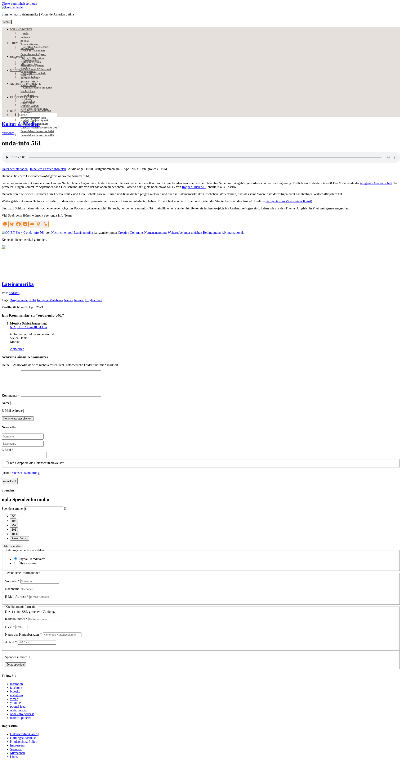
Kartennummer (16, 619)
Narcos (68, 300)
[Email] (31, 224)
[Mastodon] (5, 224)
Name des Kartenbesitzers (23, 634)
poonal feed (18, 706)
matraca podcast (20, 718)
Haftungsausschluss (23, 738)
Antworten (17, 349)
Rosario (79, 300)
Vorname (12, 581)
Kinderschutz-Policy (23, 741)
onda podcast (18, 710)
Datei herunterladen (15, 169)
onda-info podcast (22, 714)
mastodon (16, 684)
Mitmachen (17, 753)
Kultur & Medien (21, 124)
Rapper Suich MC (194, 187)
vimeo (14, 699)
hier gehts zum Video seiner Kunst (288, 201)
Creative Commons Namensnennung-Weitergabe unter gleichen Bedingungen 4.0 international (180, 232)
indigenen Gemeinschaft (376, 183)
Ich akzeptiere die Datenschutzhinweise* (36, 463)
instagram (16, 695)
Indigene (43, 300)
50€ (14, 529)
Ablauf (11, 642)
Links (14, 756)
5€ (13, 516)
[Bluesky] (11, 224)
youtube (15, 702)
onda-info (8, 133)
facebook (16, 687)
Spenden (16, 749)
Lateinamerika (18, 284)
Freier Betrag (19, 538)
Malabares (56, 300)
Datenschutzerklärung (24, 473)
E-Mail (7, 450)
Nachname (12, 589)
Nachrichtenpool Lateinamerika (72, 232)
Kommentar (11, 395)
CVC (10, 627)
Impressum (17, 745)
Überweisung (27, 563)
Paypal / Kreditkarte (32, 559)
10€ (14, 520)
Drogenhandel (19, 300)
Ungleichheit (93, 300)
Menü (6, 21)
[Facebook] (18, 224)
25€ (14, 525)
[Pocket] (25, 224)
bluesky (15, 691)
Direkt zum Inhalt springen (19, 3)
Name (6, 403)
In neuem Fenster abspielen (48, 169)
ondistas (14, 293)
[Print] (38, 224)
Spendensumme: (12, 508)
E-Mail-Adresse (12, 410)
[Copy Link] (45, 224)
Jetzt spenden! (12, 546)
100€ (15, 534)
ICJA (32, 300)
